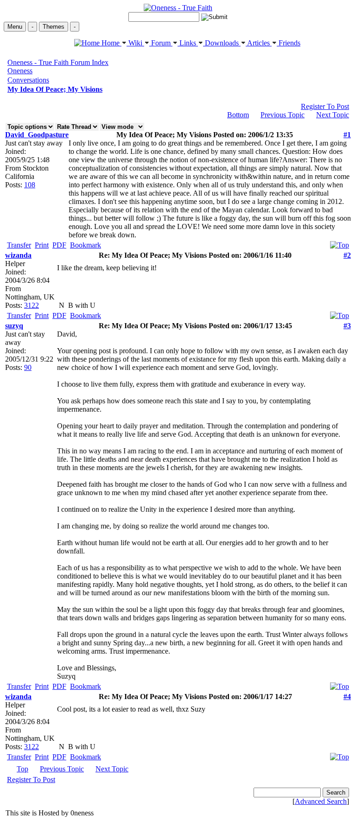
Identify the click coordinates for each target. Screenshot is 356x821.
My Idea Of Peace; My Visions (54, 89)
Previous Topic (283, 115)
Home (110, 43)
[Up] (339, 243)
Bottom (238, 115)
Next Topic (332, 115)
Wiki (135, 43)
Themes (53, 26)
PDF (59, 245)
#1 (347, 135)
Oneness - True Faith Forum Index (57, 62)
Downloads (222, 43)
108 (29, 185)
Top (22, 769)
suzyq (14, 326)
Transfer (19, 245)
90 (28, 367)
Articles (259, 43)
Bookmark (85, 245)
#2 (347, 255)
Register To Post (325, 106)
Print (42, 245)
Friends (288, 43)
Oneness (19, 71)
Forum (160, 43)
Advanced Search (321, 801)
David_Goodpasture (37, 135)
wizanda (18, 255)
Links (188, 43)
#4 (347, 696)
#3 (347, 326)
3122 (31, 305)
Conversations (28, 80)
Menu (14, 26)
